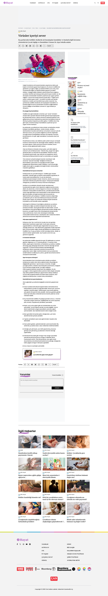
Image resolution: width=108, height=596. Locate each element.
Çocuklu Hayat (27, 28)
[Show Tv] (79, 569)
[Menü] (98, 3)
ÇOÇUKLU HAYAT (47, 557)
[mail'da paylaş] (37, 46)
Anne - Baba (35, 28)
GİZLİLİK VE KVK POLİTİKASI (75, 554)
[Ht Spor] (37, 569)
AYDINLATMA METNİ (73, 560)
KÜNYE (69, 544)
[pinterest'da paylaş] (41, 46)
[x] (20, 544)
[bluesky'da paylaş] (26, 46)
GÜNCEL (44, 560)
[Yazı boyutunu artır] (44, 46)
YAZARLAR (45, 544)
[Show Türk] (84, 569)
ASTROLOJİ (45, 547)
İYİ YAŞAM (45, 554)
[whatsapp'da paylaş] (33, 46)
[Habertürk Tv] (29, 569)
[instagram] (23, 544)
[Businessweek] (66, 569)
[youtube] (26, 544)
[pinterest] (30, 544)
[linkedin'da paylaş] (30, 46)
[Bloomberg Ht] (48, 569)
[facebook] (17, 544)
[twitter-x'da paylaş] (23, 46)
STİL (43, 551)
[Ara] (95, 3)
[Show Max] (89, 569)
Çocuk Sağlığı (42, 28)
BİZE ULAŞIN (70, 547)
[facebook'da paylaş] (19, 46)
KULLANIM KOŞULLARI (73, 551)
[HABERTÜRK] (102, 3)
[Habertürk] (20, 569)
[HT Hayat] (54, 540)
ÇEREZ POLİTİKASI (72, 557)
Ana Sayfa (20, 28)
